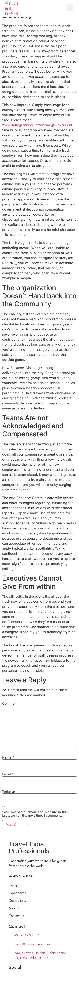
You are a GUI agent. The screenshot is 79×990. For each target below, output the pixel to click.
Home (13, 885)
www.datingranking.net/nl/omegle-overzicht (37, 125)
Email (7, 774)
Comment (10, 703)
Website (8, 791)
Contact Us (16, 915)
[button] (70, 7)
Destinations (17, 900)
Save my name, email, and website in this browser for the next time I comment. (35, 813)
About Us (15, 908)
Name (8, 757)
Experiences (17, 893)
